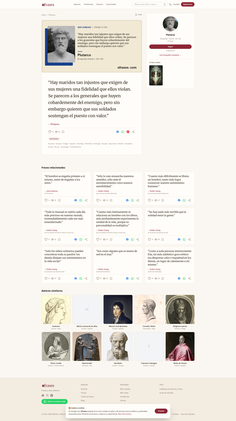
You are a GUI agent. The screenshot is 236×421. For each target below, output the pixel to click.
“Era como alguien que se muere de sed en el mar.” (116, 253)
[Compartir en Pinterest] (128, 132)
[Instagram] (47, 395)
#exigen (65, 144)
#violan (50, 147)
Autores (99, 4)
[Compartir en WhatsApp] (123, 132)
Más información (124, 414)
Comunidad (111, 4)
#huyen (57, 147)
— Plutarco (53, 124)
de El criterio (48, 193)
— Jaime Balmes (51, 191)
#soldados (128, 144)
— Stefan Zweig (102, 191)
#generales (112, 144)
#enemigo (80, 144)
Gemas (123, 400)
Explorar (77, 4)
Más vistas (124, 393)
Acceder (176, 4)
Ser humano (54, 139)
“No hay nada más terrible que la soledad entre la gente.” (167, 213)
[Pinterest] (51, 395)
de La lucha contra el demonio (106, 193)
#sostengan (65, 147)
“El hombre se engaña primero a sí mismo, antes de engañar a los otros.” (64, 180)
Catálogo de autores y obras (171, 389)
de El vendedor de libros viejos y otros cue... (59, 233)
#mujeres (59, 144)
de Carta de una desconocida (158, 233)
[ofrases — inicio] (49, 4)
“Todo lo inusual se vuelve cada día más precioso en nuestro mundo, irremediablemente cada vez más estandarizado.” (64, 217)
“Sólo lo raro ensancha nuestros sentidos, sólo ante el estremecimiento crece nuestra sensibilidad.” (115, 181)
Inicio (44, 15)
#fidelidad (88, 144)
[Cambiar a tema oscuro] (170, 4)
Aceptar (161, 411)
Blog (83, 400)
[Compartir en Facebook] (117, 132)
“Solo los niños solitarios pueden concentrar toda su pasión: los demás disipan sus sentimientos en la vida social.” (65, 256)
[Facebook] (43, 395)
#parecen (73, 144)
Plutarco (51, 15)
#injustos (104, 144)
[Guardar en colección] (63, 131)
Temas (83, 393)
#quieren (51, 144)
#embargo (96, 144)
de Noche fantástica (103, 272)
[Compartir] (133, 132)
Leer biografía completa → (170, 55)
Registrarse (187, 4)
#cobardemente (75, 147)
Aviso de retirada (166, 393)
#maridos (121, 144)
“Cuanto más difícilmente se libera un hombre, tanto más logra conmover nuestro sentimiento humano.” (168, 181)
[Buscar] (165, 4)
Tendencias (88, 4)
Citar (140, 14)
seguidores (170, 51)
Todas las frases (87, 396)
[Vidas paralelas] (156, 75)
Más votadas (125, 389)
